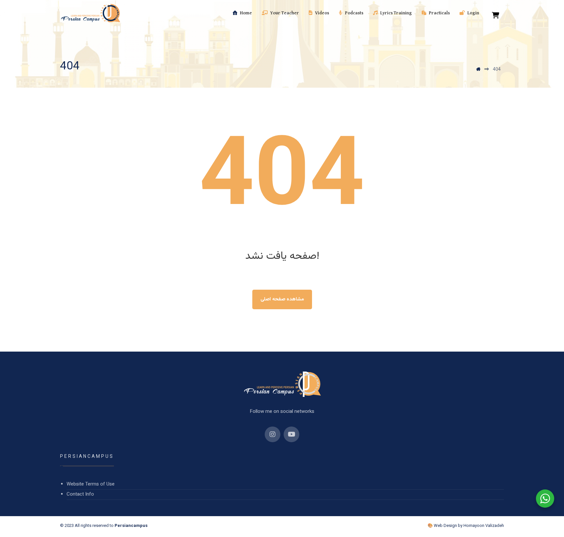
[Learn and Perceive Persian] (90, 13)
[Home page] (478, 69)
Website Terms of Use (91, 484)
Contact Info (80, 494)
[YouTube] (291, 434)
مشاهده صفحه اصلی (282, 299)
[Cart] (496, 15)
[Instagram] (272, 434)
